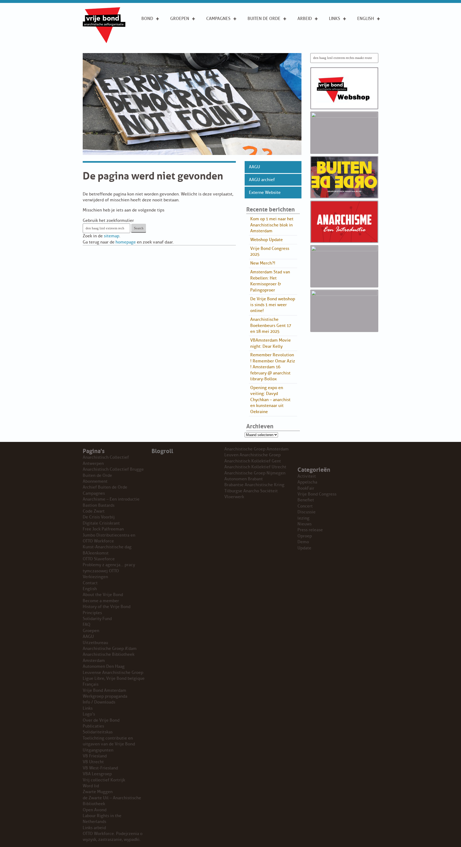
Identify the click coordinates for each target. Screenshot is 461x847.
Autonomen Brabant (243, 479)
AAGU (254, 167)
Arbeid (304, 18)
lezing (303, 518)
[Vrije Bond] (104, 41)
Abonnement (261, 27)
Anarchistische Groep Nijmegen (254, 473)
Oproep (304, 536)
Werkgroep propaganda (105, 696)
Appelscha (307, 482)
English (365, 18)
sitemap (111, 236)
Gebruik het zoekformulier (108, 220)
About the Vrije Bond (368, 30)
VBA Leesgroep (97, 774)
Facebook (339, 42)
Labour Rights (305, 30)
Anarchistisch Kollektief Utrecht (255, 467)
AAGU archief (262, 179)
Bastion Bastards (98, 505)
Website (256, 44)
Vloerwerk (234, 497)
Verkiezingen (95, 577)
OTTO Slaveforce (99, 559)
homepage (126, 242)
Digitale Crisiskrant (101, 523)
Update (304, 548)
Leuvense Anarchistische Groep (113, 672)
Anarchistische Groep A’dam (187, 30)
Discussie (306, 512)
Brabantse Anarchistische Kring (254, 485)
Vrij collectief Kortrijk (104, 780)
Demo (303, 542)
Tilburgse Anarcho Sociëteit (251, 491)
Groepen (179, 18)
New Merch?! (262, 263)
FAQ (86, 624)
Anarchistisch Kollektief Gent (252, 461)
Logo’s (89, 714)
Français (90, 684)
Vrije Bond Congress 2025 (269, 251)
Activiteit (306, 476)
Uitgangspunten (159, 42)
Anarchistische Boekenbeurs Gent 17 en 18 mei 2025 (270, 325)
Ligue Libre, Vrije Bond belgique (114, 678)
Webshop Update (266, 239)
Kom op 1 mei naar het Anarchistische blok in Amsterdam (271, 225)
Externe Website (265, 192)
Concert (305, 506)
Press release (310, 530)
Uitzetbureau (95, 642)
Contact (90, 583)
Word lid (91, 786)
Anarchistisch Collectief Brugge (113, 469)
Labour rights (337, 30)
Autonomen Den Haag (104, 666)
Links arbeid (304, 45)
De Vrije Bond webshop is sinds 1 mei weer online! (272, 305)
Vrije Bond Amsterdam (104, 690)
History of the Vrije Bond (106, 606)
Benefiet (305, 500)
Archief (256, 36)
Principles (368, 42)
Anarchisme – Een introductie (220, 33)
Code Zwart (94, 511)
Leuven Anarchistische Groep (252, 455)
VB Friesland (95, 756)
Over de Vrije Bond (155, 30)
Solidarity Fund (97, 618)
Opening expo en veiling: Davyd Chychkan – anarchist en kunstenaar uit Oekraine (270, 399)
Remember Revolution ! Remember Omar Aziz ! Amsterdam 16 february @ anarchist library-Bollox (272, 367)
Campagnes (218, 18)
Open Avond (94, 810)
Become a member (101, 601)
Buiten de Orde (264, 18)
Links (334, 18)
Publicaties (93, 726)
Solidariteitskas (98, 732)
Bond (147, 18)
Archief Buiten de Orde (105, 487)
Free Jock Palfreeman (103, 529)
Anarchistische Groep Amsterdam (256, 449)
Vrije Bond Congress (316, 494)
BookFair (305, 488)
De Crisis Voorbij (99, 517)
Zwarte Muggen (98, 791)
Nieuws (304, 524)
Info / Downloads (99, 702)
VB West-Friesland (100, 768)
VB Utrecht (93, 762)
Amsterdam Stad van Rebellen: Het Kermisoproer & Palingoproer (270, 281)
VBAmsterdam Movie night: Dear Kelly (270, 343)
